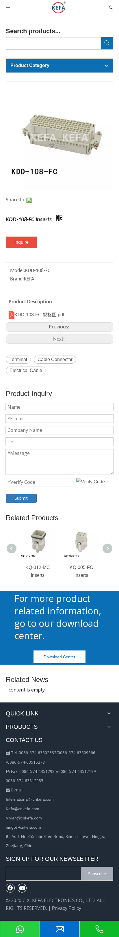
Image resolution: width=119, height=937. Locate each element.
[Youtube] (22, 888)
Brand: (17, 279)
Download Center (59, 657)
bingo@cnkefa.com (23, 827)
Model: (17, 271)
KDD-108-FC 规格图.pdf (39, 314)
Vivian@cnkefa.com (24, 818)
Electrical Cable (26, 370)
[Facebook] (10, 888)
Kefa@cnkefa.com (22, 808)
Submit (21, 498)
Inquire (21, 242)
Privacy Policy (66, 908)
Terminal (18, 359)
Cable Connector (55, 359)
